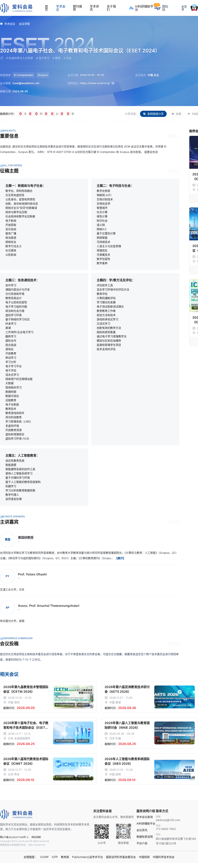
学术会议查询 (145, 817)
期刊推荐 (77, 8)
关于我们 (111, 8)
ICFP (55, 857)
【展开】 (120, 558)
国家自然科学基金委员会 (121, 857)
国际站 (165, 8)
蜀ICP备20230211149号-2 (14, 837)
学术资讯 (94, 8)
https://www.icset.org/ (95, 83)
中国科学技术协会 (163, 857)
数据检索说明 (145, 836)
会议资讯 (142, 830)
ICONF (44, 857)
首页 (46, 8)
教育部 (65, 857)
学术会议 (60, 7)
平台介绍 (142, 843)
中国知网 (144, 857)
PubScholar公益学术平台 (87, 857)
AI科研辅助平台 (144, 8)
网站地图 (36, 837)
